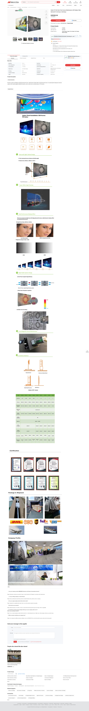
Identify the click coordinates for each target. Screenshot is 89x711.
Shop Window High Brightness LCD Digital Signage (34, 675)
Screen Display (21, 695)
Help (63, 5)
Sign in (80, 2)
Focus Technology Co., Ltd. (38, 706)
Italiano (39, 704)
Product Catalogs (22, 673)
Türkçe (65, 704)
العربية (50, 704)
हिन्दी (58, 704)
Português (27, 704)
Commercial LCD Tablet (29, 679)
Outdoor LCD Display (29, 677)
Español (24, 704)
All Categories (11, 5)
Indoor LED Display (24, 7)
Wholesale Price (46, 703)
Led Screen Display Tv (11, 697)
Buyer (58, 5)
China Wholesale (40, 703)
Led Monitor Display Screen (69, 695)
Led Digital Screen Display (59, 695)
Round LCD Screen (66, 679)
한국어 (53, 704)
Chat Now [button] (75, 20)
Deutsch (43, 704)
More (8, 699)
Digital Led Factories (40, 695)
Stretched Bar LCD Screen (11, 679)
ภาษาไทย (61, 704)
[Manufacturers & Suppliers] (13, 2)
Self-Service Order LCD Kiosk (11, 675)
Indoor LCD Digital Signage (48, 675)
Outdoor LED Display (11, 690)
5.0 (68, 57)
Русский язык (35, 704)
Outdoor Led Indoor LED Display (60, 690)
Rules (81, 5)
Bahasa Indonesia (73, 704)
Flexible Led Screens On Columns (39, 690)
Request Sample (70, 23)
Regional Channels (56, 703)
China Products (24, 703)
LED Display (19, 7)
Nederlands (46, 704)
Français (31, 704)
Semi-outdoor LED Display (21, 690)
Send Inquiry (58, 20)
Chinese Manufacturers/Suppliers (32, 703)
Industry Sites (51, 703)
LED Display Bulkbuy (31, 697)
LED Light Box (29, 690)
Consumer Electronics (13, 7)
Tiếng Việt (68, 704)
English (20, 704)
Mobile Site (66, 703)
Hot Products (19, 703)
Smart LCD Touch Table (66, 677)
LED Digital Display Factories (30, 695)
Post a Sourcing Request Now (36, 641)
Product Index (62, 703)
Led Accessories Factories (12, 695)
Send (15, 641)
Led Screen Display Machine (21, 697)
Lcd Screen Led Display (49, 695)
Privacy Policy (60, 706)
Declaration (55, 706)
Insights (70, 703)
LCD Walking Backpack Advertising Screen (69, 675)
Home (8, 7)
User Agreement (50, 706)
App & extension (69, 5)
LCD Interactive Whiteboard (48, 677)
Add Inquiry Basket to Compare (28, 43)
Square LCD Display (47, 679)
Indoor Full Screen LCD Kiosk (12, 677)
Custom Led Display (50, 690)
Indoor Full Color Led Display (32, 7)
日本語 (56, 704)
